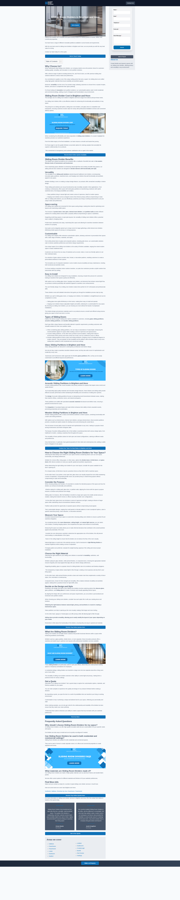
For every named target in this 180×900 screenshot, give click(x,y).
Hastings (79, 855)
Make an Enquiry (90, 863)
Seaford (51, 856)
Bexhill (79, 850)
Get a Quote (75, 25)
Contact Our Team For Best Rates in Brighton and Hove (75, 448)
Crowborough (81, 848)
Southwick (48, 791)
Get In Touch (122, 56)
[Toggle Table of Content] (59, 61)
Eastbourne (80, 845)
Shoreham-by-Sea (62, 791)
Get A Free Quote (75, 833)
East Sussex (80, 853)
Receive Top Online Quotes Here (75, 627)
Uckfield (79, 843)
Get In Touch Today (75, 56)
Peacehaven (71, 791)
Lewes (51, 851)
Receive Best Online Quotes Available (75, 155)
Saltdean (53, 791)
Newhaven (52, 853)
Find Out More (75, 717)
